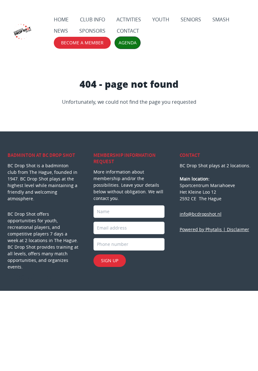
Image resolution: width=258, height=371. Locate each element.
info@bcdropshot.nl (201, 214)
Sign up (109, 260)
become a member (82, 43)
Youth (160, 19)
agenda (128, 43)
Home (61, 19)
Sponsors (92, 30)
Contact (128, 30)
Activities (128, 19)
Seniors (191, 19)
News (61, 30)
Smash (220, 19)
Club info (92, 19)
